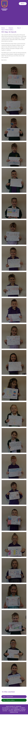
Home (3, 28)
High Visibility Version (13, 706)
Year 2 (19, 28)
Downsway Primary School (4, 6)
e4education (14, 712)
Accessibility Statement (10, 708)
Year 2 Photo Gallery (7, 30)
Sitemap (22, 708)
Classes (11, 28)
